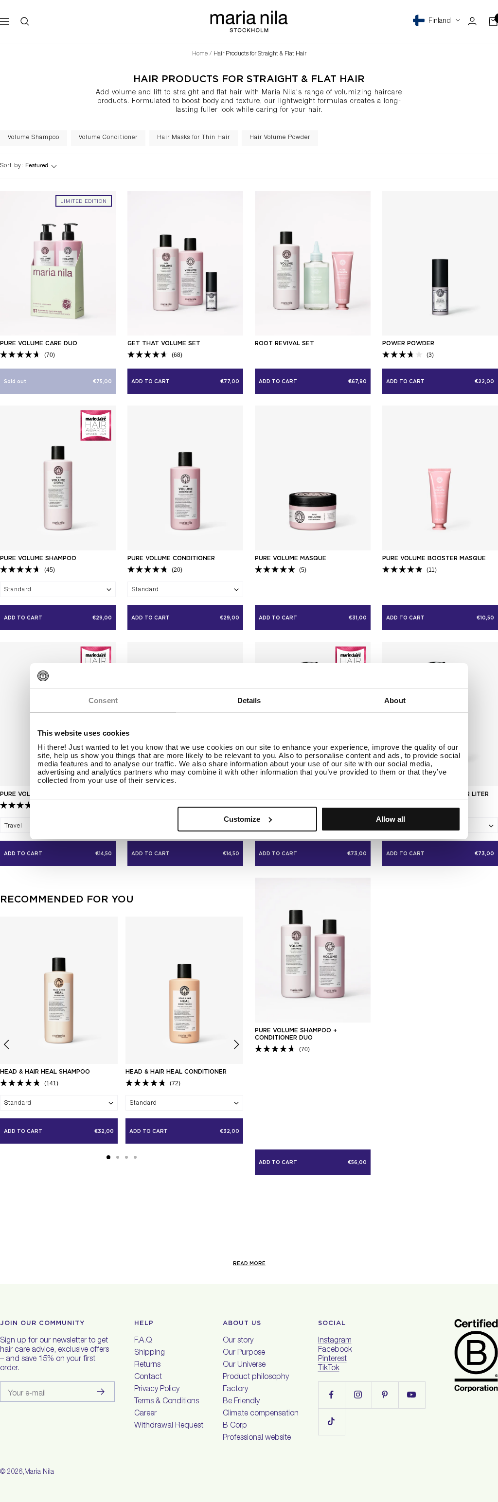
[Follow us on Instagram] (358, 1394)
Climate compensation (261, 1414)
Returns (147, 1365)
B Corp (235, 1426)
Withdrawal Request (168, 1426)
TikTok (328, 1369)
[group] (33, 138)
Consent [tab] (103, 700)
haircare (388, 92)
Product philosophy (256, 1377)
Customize (242, 819)
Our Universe (244, 1365)
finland (439, 21)
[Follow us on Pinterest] (385, 1394)
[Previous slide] (7, 1046)
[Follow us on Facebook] (331, 1394)
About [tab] (395, 700)
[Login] (472, 21)
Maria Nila (39, 1472)
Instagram (335, 1341)
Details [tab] (249, 700)
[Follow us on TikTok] (331, 1421)
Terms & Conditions (166, 1402)
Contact (148, 1377)
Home (200, 54)
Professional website (257, 1438)
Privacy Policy (156, 1390)
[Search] (24, 21)
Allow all (390, 819)
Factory (235, 1390)
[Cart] (493, 21)
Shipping (149, 1353)
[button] (108, 1157)
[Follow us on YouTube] (411, 1394)
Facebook (335, 1350)
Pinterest (332, 1359)
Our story (238, 1341)
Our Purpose (244, 1353)
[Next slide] (489, 138)
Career (145, 1414)
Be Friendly (241, 1402)
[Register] (101, 1391)
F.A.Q (143, 1341)
